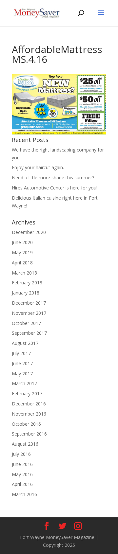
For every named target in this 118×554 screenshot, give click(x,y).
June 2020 (22, 242)
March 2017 (24, 383)
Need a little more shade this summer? (53, 177)
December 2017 (29, 303)
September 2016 (29, 434)
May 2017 (22, 373)
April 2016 (22, 484)
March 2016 (24, 494)
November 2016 (29, 414)
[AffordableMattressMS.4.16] (59, 133)
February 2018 (27, 282)
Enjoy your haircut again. (38, 167)
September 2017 (29, 333)
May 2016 (22, 474)
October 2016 (26, 424)
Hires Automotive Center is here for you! (54, 188)
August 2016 (25, 444)
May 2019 (22, 252)
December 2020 (29, 232)
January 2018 (25, 293)
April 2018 (22, 262)
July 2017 (21, 353)
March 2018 (24, 273)
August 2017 (25, 343)
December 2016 (29, 404)
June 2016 (22, 464)
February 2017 (27, 393)
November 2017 (29, 313)
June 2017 (22, 363)
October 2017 (26, 323)
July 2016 (21, 454)
